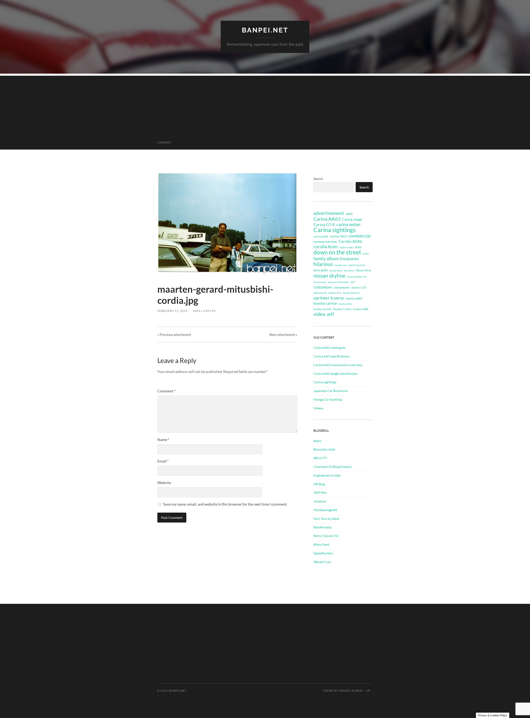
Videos (318, 408)
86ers (317, 441)
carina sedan (348, 224)
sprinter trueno (328, 297)
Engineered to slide (327, 475)
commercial (359, 235)
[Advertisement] (265, 105)
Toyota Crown (342, 309)
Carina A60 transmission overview (337, 365)
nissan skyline (329, 275)
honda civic (341, 265)
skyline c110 (358, 287)
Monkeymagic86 (325, 510)
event (366, 253)
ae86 (349, 214)
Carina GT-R (324, 224)
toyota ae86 (354, 298)
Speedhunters (323, 553)
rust (352, 282)
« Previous (174, 334)
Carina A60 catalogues (329, 347)
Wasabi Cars (322, 562)
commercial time (325, 241)
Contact (164, 142)
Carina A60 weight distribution (335, 373)
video (319, 314)
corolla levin (325, 246)
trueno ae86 (361, 309)
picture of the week (338, 282)
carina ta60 (320, 236)
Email (163, 461)
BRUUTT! (320, 458)
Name (163, 439)
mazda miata (335, 270)
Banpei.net (265, 30)
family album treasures (336, 258)
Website (164, 482)
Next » (283, 334)
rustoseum (322, 287)
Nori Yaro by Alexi (326, 518)
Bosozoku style (324, 449)
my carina (349, 270)
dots (358, 247)
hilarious (323, 263)
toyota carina (325, 303)
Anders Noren (350, 690)
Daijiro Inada (346, 247)
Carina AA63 (326, 218)
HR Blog (319, 484)
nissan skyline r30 (356, 276)
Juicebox (319, 501)
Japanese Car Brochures (330, 391)
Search (318, 179)
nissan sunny (319, 282)
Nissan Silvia (363, 270)
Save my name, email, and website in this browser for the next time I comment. (225, 504)
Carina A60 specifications (331, 356)
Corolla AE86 (350, 241)
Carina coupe (352, 219)
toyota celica (345, 303)
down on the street (337, 252)
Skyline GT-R (334, 292)
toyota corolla (322, 309)
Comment (166, 391)
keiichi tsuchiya (357, 265)
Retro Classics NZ (326, 536)
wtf (330, 314)
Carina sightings (334, 229)
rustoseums (342, 287)
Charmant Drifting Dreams (332, 467)
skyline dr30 (320, 292)
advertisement (328, 213)
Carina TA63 (338, 236)
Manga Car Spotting (327, 399)
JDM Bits (320, 492)
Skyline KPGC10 (351, 292)
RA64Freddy (322, 527)
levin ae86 (320, 270)
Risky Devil (321, 544)
